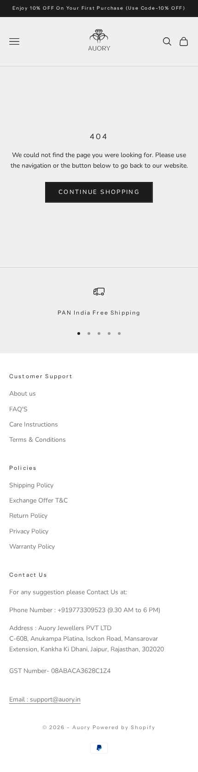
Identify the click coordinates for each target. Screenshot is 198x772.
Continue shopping (99, 192)
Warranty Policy (32, 546)
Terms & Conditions (37, 439)
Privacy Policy (28, 531)
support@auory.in (54, 699)
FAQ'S (18, 409)
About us (22, 393)
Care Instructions (33, 424)
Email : (18, 699)
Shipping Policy (31, 485)
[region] (99, 301)
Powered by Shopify (124, 727)
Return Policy (28, 515)
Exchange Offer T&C (38, 500)
